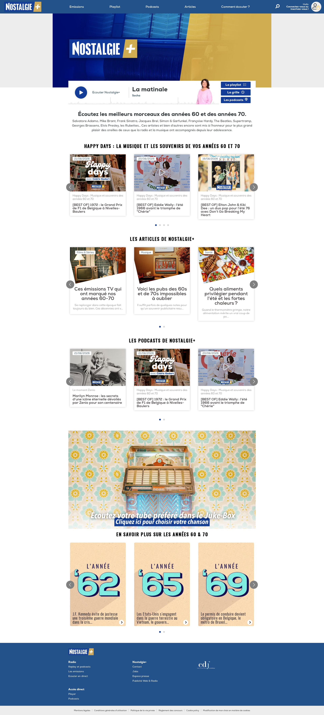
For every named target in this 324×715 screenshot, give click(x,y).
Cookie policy (192, 710)
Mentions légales (82, 710)
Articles (190, 7)
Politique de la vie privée (143, 710)
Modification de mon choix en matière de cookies (226, 710)
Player (72, 694)
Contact (137, 666)
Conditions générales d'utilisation (110, 710)
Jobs (135, 671)
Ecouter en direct (78, 676)
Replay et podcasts (79, 666)
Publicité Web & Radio (145, 680)
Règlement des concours (170, 710)
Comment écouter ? (235, 7)
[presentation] (70, 187)
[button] (156, 225)
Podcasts (152, 7)
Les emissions (76, 671)
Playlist (115, 7)
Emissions (77, 7)
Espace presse (140, 676)
